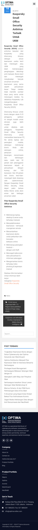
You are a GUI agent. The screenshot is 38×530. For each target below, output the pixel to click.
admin (16, 11)
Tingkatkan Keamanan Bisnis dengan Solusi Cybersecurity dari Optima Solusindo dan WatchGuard (18, 354)
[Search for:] (19, 334)
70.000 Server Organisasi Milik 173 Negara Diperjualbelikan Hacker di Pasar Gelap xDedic (13, 306)
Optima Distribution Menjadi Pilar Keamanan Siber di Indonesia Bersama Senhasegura (18, 362)
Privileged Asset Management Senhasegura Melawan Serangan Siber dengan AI (18, 371)
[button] (34, 4)
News (8, 296)
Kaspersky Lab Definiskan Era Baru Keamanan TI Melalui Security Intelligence (13, 321)
